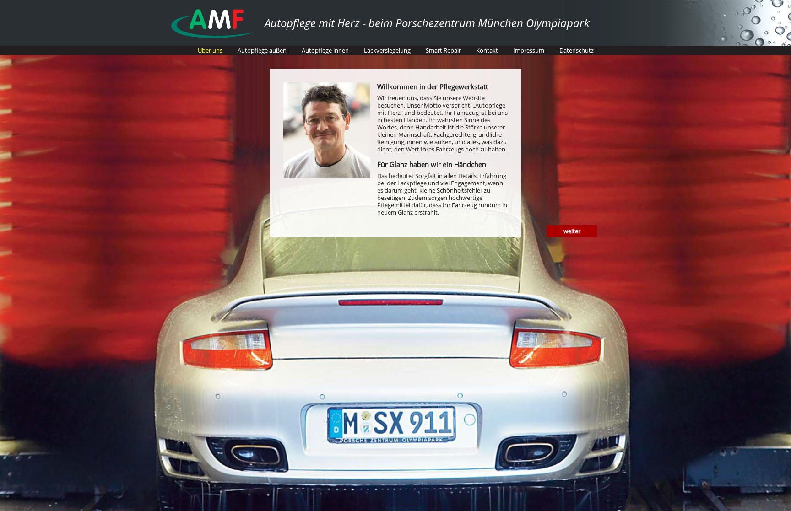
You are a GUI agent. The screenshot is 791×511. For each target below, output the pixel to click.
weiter (571, 231)
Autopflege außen (262, 50)
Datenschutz (576, 50)
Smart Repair (443, 50)
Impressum (528, 50)
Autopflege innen (325, 50)
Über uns (210, 50)
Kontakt (487, 50)
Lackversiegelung (387, 50)
